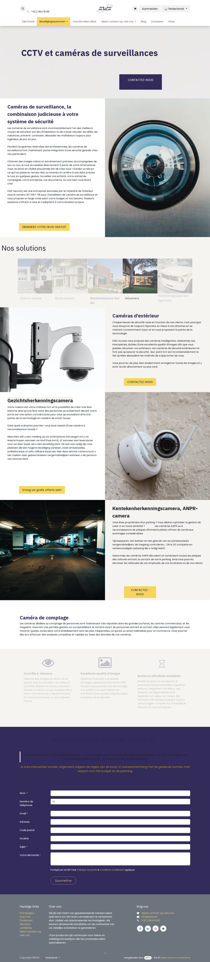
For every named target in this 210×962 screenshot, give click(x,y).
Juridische (26, 928)
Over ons (25, 917)
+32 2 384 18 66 (151, 920)
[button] (23, 8)
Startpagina (27, 913)
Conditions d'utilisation (112, 869)
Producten (26, 920)
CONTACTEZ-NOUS (140, 80)
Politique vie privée (87, 869)
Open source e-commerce (175, 957)
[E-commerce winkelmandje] (135, 8)
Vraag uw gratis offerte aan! (42, 490)
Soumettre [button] (63, 880)
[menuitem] (28, 21)
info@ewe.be (149, 917)
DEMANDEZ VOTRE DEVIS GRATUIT (44, 227)
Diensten (25, 924)
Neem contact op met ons (158, 913)
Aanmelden (150, 9)
